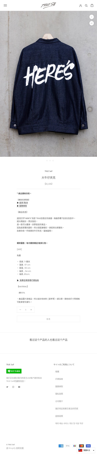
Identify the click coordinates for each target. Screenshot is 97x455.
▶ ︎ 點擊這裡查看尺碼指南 (28, 280)
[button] (86, 450)
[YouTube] (19, 387)
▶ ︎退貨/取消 (22, 202)
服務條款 (59, 386)
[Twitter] (7, 387)
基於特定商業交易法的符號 (66, 408)
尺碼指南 (59, 379)
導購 (57, 371)
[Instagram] (13, 387)
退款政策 (59, 416)
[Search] (86, 5)
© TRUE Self (10, 444)
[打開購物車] (92, 5)
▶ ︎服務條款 (22, 206)
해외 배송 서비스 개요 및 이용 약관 (69, 423)
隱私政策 (59, 393)
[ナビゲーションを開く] (5, 5)
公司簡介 (59, 401)
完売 (48, 319)
